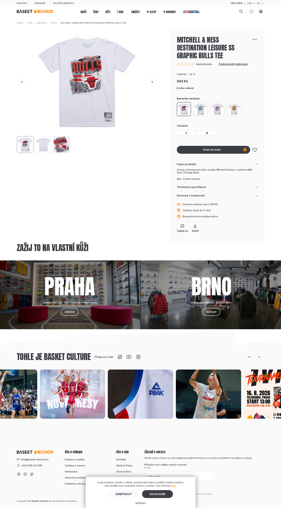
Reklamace (71, 471)
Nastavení (140, 502)
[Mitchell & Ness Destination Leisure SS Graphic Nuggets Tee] (201, 109)
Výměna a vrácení (75, 465)
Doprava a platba (75, 459)
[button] (22, 82)
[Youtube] (129, 357)
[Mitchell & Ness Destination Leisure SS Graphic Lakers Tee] (217, 109)
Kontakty (121, 459)
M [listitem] (207, 133)
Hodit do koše (212, 149)
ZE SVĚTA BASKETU (63, 3)
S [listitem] (186, 133)
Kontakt (22, 3)
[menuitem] (83, 11)
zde (174, 485)
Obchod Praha (124, 465)
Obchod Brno (123, 471)
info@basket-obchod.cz (35, 459)
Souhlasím (157, 494)
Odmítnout (123, 494)
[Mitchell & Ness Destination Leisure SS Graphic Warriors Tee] (234, 109)
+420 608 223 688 (31, 465)
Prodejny (40, 3)
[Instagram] (138, 357)
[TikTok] (120, 357)
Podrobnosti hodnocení (233, 64)
